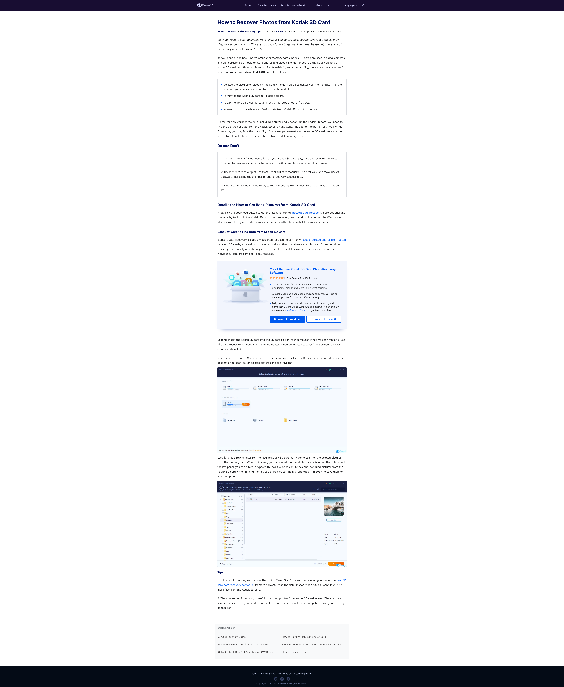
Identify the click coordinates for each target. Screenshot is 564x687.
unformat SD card (297, 310)
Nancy (279, 31)
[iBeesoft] (205, 5)
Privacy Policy (284, 673)
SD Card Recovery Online (231, 636)
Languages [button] (349, 5)
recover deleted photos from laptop (323, 239)
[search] (365, 5)
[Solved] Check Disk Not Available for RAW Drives (245, 652)
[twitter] (288, 679)
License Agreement (303, 673)
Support (331, 5)
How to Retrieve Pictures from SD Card (304, 636)
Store (248, 5)
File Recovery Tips (250, 31)
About (254, 673)
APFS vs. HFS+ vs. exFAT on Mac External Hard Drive (311, 644)
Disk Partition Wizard (293, 5)
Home (220, 31)
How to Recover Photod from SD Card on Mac (243, 644)
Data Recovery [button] (266, 5)
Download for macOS (324, 319)
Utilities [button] (316, 5)
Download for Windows (287, 319)
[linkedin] (282, 679)
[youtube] (275, 679)
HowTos (232, 31)
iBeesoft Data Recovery (306, 212)
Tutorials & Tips (267, 673)
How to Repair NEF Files (295, 652)
